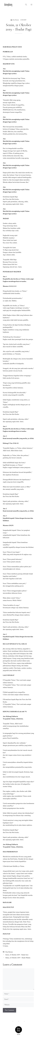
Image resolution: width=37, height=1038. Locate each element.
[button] (26, 5)
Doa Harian (16, 20)
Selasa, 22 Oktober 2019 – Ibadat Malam (17, 958)
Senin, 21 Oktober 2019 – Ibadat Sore (16, 955)
